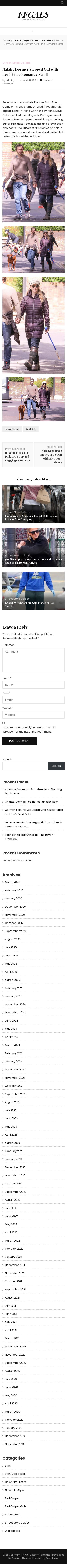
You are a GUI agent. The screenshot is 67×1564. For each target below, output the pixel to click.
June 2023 (11, 1118)
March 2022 (12, 1240)
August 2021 (12, 1298)
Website (7, 708)
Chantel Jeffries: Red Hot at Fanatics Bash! (32, 802)
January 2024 (13, 1061)
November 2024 (15, 1012)
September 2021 (15, 1289)
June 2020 (11, 1387)
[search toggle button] (62, 3)
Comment (9, 645)
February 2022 (14, 1249)
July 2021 (10, 1306)
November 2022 (15, 1175)
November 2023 (15, 1078)
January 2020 (13, 1428)
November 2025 (15, 915)
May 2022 (11, 1224)
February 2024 (14, 1053)
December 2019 (15, 1436)
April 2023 (11, 1135)
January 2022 (13, 1257)
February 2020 (14, 1420)
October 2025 (14, 923)
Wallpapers (12, 1531)
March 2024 (12, 1045)
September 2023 (15, 1094)
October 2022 (14, 1183)
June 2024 (11, 1021)
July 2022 (11, 1208)
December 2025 (15, 907)
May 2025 (11, 963)
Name (6, 678)
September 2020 (16, 1363)
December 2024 (15, 1004)
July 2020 (11, 1379)
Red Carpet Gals (15, 1506)
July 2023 (11, 1110)
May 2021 (10, 1322)
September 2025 (16, 931)
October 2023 (14, 1086)
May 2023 (11, 1126)
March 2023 (12, 1143)
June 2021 (11, 1314)
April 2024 (11, 1037)
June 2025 (11, 955)
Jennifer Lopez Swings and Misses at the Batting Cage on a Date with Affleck (33, 561)
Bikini (8, 1466)
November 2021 (15, 1273)
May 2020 (11, 1395)
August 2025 (12, 939)
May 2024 (11, 1029)
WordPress (52, 1558)
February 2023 (14, 1151)
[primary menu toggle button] (33, 31)
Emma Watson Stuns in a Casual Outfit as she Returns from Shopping (31, 517)
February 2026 (14, 890)
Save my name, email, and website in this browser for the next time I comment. (29, 730)
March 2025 (12, 980)
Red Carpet (12, 1498)
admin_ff (11, 80)
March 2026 (12, 882)
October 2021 (13, 1281)
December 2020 (15, 1346)
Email (6, 693)
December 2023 (15, 1069)
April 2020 (11, 1403)
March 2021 (12, 1338)
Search (7, 759)
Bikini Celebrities (15, 1474)
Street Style (30, 429)
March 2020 (12, 1412)
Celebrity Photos (15, 1482)
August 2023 (12, 1102)
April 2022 (11, 1232)
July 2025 (11, 947)
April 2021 (11, 1330)
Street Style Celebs (16, 63)
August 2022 (12, 1200)
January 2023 (13, 1159)
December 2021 (15, 1265)
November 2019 (15, 1444)
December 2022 (15, 1167)
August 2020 (12, 1371)
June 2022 (11, 1216)
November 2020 (15, 1354)
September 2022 (15, 1192)
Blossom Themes (21, 1558)
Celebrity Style (14, 1490)
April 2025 (11, 972)
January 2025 (13, 996)
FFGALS (33, 14)
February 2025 (14, 988)
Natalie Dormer (12, 429)
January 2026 (13, 898)
